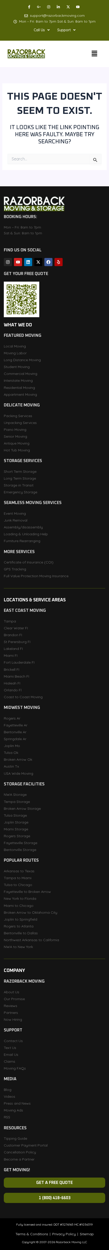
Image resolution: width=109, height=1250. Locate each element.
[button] (41, 30)
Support (64, 30)
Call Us (39, 30)
